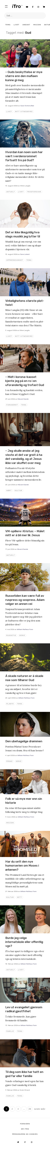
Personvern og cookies (25, 1134)
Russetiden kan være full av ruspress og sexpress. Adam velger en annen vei (25, 600)
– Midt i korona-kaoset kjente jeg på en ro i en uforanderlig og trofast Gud (24, 381)
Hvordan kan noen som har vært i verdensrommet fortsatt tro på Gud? (24, 156)
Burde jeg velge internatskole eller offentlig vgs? (24, 942)
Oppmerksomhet (14, 260)
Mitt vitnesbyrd (24, 111)
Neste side (39, 1108)
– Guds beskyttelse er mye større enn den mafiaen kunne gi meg (23, 76)
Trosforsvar (34, 192)
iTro (17, 6)
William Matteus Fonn (25, 629)
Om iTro (25, 1129)
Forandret (12, 405)
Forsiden (25, 1124)
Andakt (26, 25)
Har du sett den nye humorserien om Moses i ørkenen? (22, 865)
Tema (8, 25)
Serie (22, 635)
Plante (10, 704)
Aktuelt (10, 192)
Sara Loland (24, 254)
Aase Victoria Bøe (27, 106)
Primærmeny (6, 6)
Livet (16, 25)
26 (30, 1108)
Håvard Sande (23, 399)
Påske (9, 761)
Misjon (37, 25)
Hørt (9, 490)
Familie (10, 1031)
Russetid (11, 635)
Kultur (18, 490)
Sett (19, 897)
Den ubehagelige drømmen (23, 741)
